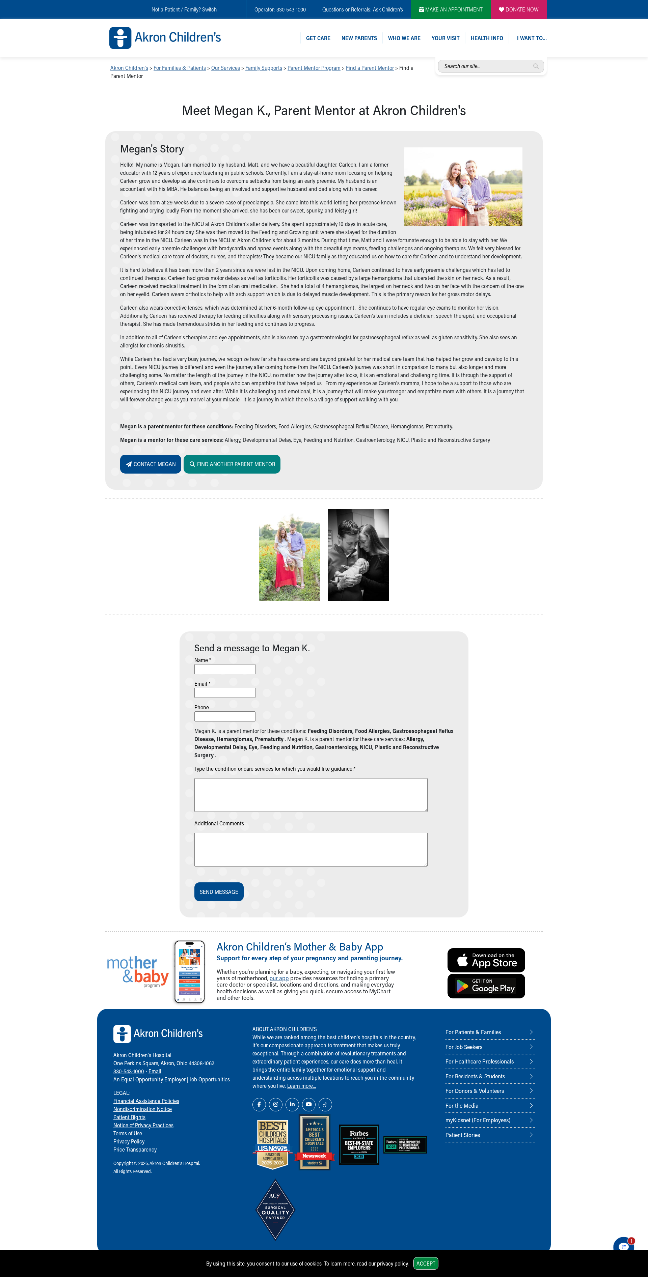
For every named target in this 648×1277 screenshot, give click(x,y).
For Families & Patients (180, 67)
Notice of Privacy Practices (143, 1125)
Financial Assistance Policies (146, 1100)
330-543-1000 (291, 9)
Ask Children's (388, 9)
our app (279, 978)
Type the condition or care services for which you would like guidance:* (275, 768)
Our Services (225, 67)
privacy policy (392, 1263)
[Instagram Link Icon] (275, 1104)
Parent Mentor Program (314, 67)
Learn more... (301, 1085)
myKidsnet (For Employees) (478, 1120)
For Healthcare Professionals (480, 1061)
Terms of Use (127, 1133)
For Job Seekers (464, 1046)
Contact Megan (154, 463)
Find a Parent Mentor (370, 67)
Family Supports (263, 67)
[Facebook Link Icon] (259, 1104)
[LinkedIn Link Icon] (292, 1104)
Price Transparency (135, 1149)
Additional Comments (219, 823)
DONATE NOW (521, 9)
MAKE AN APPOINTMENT (453, 9)
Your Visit (446, 37)
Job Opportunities (210, 1079)
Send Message (219, 891)
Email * (202, 683)
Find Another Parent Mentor (235, 463)
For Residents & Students (475, 1076)
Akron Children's (129, 67)
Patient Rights (129, 1116)
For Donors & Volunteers (475, 1090)
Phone (201, 707)
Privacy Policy (128, 1141)
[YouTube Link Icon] (309, 1104)
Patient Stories (463, 1134)
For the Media (462, 1105)
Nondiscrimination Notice (142, 1108)
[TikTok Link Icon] (325, 1104)
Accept (425, 1263)
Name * (202, 659)
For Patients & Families (473, 1031)
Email (154, 1071)
